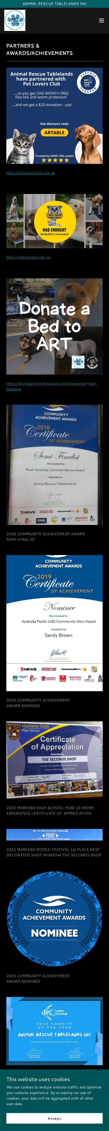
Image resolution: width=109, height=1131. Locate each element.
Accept (54, 1118)
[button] (101, 20)
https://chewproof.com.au (28, 257)
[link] (14, 20)
